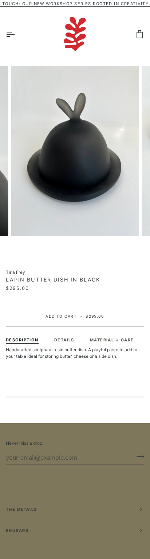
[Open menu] (17, 34)
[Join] (138, 456)
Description (22, 339)
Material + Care (112, 339)
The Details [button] (21, 509)
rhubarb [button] (17, 530)
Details (64, 339)
